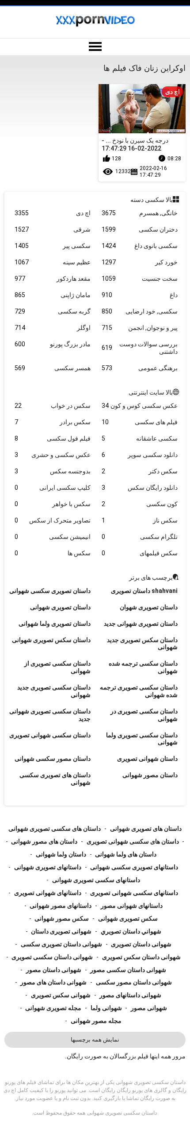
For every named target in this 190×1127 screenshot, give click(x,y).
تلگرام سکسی (140, 536)
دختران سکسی (140, 229)
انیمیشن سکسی (53, 536)
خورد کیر (140, 262)
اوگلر (53, 327)
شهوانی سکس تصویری (61, 995)
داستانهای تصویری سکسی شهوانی (134, 867)
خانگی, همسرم (140, 213)
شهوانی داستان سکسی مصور (128, 969)
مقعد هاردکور (53, 278)
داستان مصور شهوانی (150, 774)
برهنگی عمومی (140, 368)
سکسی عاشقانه (140, 438)
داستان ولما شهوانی (61, 854)
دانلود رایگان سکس (140, 487)
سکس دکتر (140, 471)
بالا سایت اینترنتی (151, 392)
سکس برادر (53, 422)
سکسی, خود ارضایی (140, 311)
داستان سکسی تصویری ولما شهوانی (142, 739)
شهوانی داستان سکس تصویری (141, 956)
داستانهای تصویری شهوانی (47, 867)
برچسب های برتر (151, 577)
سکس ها (53, 553)
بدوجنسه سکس (53, 471)
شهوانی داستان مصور (53, 969)
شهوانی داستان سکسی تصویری (52, 956)
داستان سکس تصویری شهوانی (51, 639)
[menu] (95, 47)
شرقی (53, 229)
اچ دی (53, 213)
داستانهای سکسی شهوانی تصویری (134, 892)
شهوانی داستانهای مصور (130, 995)
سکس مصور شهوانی (61, 918)
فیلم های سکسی (140, 422)
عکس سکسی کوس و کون (140, 405)
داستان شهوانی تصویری (147, 758)
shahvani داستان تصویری (144, 590)
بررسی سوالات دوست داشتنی (140, 348)
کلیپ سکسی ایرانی (53, 487)
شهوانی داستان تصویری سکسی (61, 944)
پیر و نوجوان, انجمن (140, 327)
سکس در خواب (53, 405)
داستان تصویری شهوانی (60, 607)
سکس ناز (140, 520)
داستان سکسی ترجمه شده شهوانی (143, 667)
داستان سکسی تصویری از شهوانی (57, 667)
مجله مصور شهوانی (96, 1020)
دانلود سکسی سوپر (140, 454)
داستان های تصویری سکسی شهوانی (55, 778)
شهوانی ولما (106, 1007)
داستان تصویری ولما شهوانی (55, 623)
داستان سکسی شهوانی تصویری (50, 735)
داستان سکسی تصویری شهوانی (122, 1113)
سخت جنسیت (140, 278)
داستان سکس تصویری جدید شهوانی (142, 643)
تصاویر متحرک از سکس (53, 520)
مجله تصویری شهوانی (53, 1007)
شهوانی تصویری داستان (61, 931)
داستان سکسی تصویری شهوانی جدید (50, 715)
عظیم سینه (53, 262)
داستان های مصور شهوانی (44, 841)
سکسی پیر (53, 245)
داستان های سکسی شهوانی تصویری (133, 841)
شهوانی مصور (149, 1007)
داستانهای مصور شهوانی (60, 905)
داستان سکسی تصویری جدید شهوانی (54, 691)
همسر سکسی (53, 368)
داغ (140, 294)
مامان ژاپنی (53, 294)
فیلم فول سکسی (53, 438)
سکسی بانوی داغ (140, 245)
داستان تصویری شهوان (149, 607)
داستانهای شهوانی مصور (132, 905)
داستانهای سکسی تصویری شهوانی (96, 879)
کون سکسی (140, 503)
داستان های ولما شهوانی (125, 854)
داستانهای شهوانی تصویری (47, 892)
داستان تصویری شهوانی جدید (141, 623)
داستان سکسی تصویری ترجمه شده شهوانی (139, 691)
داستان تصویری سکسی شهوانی (50, 590)
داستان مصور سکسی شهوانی (53, 758)
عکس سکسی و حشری (53, 454)
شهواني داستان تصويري (131, 931)
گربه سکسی (53, 311)
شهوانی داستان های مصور (53, 982)
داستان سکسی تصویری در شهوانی (144, 715)
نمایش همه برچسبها (95, 1039)
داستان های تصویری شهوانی (146, 828)
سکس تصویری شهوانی (128, 918)
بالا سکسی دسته (151, 199)
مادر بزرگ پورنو (53, 344)
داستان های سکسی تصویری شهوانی (54, 828)
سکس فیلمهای (140, 553)
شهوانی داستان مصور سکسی (134, 982)
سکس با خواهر (53, 503)
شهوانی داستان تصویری (141, 944)
